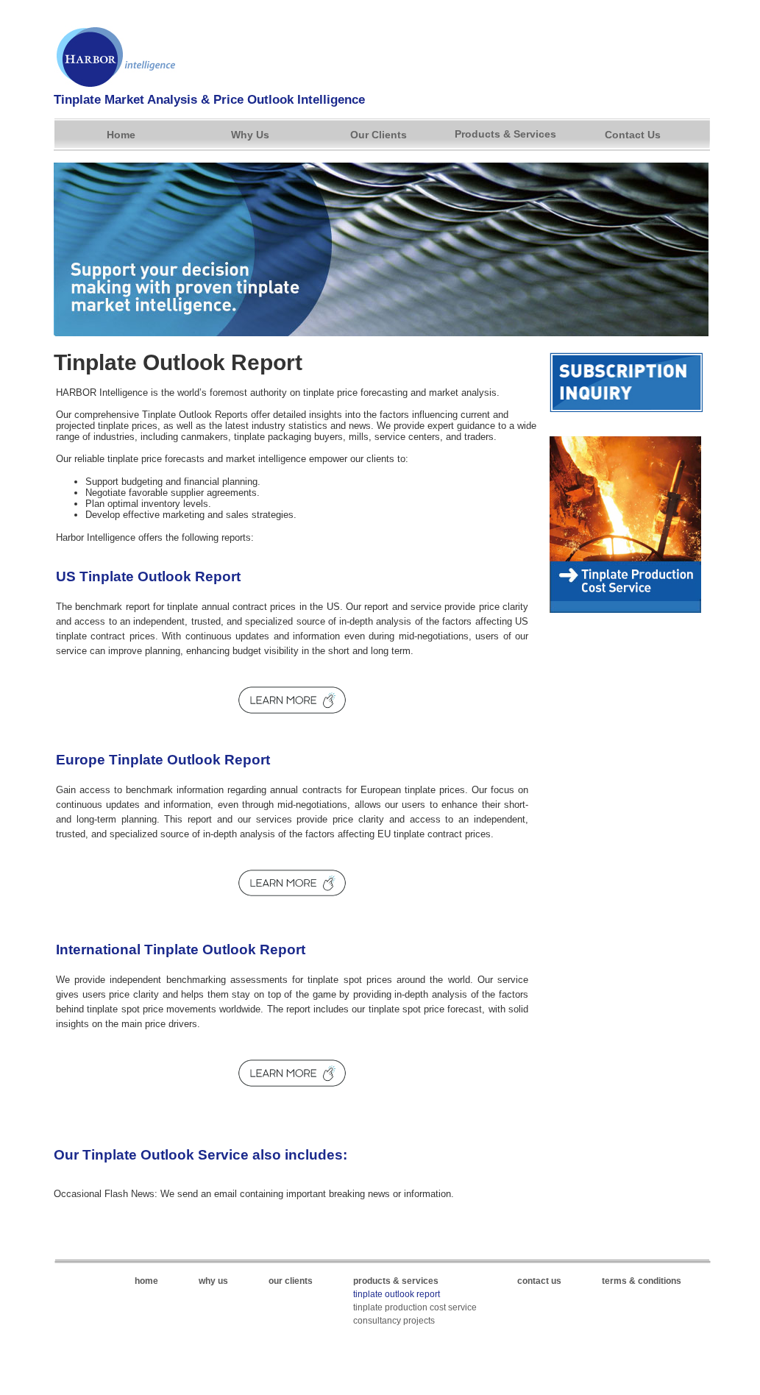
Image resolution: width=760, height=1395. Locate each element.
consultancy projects (394, 1321)
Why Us (250, 135)
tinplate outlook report (396, 1294)
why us (213, 1281)
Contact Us (633, 135)
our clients (291, 1281)
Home (121, 135)
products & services (395, 1281)
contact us (539, 1281)
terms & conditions (641, 1281)
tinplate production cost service (415, 1307)
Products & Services (505, 134)
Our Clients (378, 135)
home (146, 1281)
